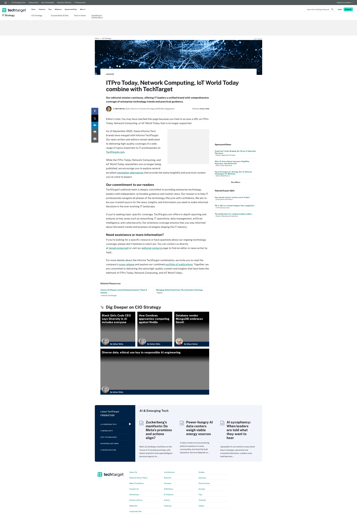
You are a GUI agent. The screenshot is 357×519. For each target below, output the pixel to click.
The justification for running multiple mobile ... (234, 214)
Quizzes (202, 489)
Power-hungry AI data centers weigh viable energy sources (199, 428)
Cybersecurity (33, 2)
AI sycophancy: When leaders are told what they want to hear (239, 430)
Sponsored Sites (71, 9)
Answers (167, 483)
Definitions (168, 489)
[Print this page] (94, 132)
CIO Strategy (36, 15)
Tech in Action (80, 15)
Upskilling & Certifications (97, 16)
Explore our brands (343, 2)
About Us (133, 472)
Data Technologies (47, 2)
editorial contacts (152, 248)
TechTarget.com (115, 152)
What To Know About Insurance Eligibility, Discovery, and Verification (232, 162)
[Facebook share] (94, 111)
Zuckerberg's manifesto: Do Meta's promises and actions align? (159, 430)
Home (97, 38)
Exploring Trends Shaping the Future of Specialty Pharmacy (235, 152)
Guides (202, 472)
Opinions (202, 478)
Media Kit (133, 506)
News (33, 9)
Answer (110, 74)
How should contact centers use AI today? (232, 197)
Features (42, 9)
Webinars (58, 9)
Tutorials (202, 500)
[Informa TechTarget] (5, 2)
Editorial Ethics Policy (138, 478)
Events (167, 500)
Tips (50, 9)
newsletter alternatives (130, 172)
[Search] (332, 10)
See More (235, 182)
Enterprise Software (64, 2)
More (82, 9)
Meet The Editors (136, 483)
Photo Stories (204, 483)
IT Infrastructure (79, 2)
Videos (201, 506)
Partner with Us (135, 500)
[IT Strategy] (14, 6)
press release (126, 264)
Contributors (169, 472)
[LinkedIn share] (94, 125)
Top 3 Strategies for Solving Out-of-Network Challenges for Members (233, 173)
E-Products (168, 494)
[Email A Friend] (94, 139)
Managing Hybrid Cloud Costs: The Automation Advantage (179, 290)
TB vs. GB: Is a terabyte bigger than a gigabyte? (235, 206)
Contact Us (134, 489)
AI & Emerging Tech (18, 2)
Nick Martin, (120, 109)
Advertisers (134, 494)
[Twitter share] (94, 118)
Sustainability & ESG (59, 15)
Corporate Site (135, 511)
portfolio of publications (179, 264)
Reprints (167, 478)
